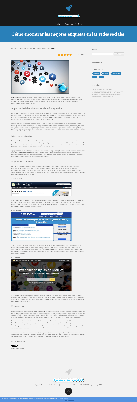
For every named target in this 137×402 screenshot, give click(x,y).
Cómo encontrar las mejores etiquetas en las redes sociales (68, 34)
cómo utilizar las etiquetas (37, 311)
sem (95, 77)
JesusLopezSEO (97, 385)
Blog (80, 24)
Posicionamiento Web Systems (50, 385)
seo (102, 77)
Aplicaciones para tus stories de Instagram (106, 95)
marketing (105, 73)
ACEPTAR (69, 400)
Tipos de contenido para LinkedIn (103, 96)
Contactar (69, 24)
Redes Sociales (37, 48)
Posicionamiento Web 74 (20, 97)
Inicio (57, 24)
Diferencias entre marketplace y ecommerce (107, 91)
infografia (96, 73)
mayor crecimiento (25, 152)
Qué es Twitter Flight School (102, 89)
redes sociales (51, 48)
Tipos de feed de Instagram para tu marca (106, 93)
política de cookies (63, 398)
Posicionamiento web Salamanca (69, 385)
